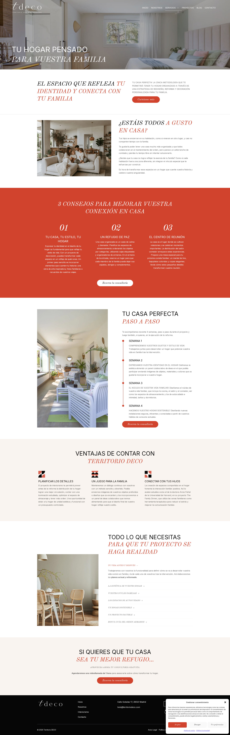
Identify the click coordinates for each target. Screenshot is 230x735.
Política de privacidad (203, 730)
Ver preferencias (217, 725)
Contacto (210, 8)
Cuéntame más (146, 99)
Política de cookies (189, 730)
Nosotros (156, 8)
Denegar (197, 725)
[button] (225, 702)
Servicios (170, 8)
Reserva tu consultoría (115, 283)
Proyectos (188, 8)
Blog (199, 8)
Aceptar (178, 725)
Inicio (145, 8)
